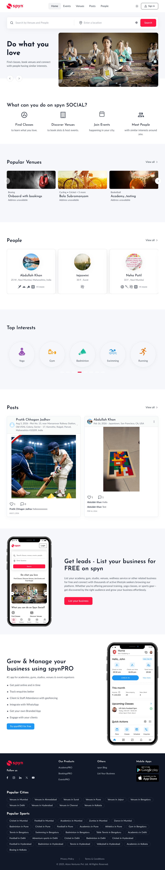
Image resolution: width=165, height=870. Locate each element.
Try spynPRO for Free (20, 726)
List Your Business (106, 774)
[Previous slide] (10, 78)
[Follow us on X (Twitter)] (27, 777)
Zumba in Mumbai (98, 821)
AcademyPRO (65, 768)
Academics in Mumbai (71, 821)
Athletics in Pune (113, 827)
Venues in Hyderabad (42, 805)
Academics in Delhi (137, 832)
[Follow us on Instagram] (14, 777)
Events (67, 6)
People (104, 6)
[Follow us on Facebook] (7, 777)
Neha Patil (134, 275)
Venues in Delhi (17, 805)
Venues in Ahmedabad (46, 800)
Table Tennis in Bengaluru (108, 832)
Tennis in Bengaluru (19, 832)
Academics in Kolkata (137, 844)
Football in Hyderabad (20, 844)
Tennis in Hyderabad (80, 844)
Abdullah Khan (31, 275)
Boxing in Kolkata (18, 850)
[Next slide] (19, 78)
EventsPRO (64, 779)
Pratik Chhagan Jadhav (33, 419)
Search (148, 23)
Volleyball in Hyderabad (108, 844)
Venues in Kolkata (93, 805)
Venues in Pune (93, 800)
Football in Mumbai (44, 821)
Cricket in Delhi (72, 838)
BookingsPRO (65, 774)
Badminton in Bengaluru (78, 832)
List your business (78, 601)
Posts (92, 6)
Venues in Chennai (68, 805)
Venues (80, 6)
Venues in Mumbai (19, 800)
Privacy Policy (67, 859)
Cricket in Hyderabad (122, 838)
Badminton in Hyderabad (50, 844)
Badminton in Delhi (96, 838)
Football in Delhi (18, 838)
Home (54, 6)
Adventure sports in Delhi (45, 838)
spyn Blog (102, 768)
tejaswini (82, 275)
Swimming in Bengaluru (47, 832)
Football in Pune (65, 827)
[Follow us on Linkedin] (20, 777)
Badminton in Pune (19, 827)
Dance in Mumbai (123, 821)
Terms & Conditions (94, 859)
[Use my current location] (136, 22)
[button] (62, 372)
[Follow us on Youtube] (33, 777)
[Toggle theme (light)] (137, 6)
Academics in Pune (89, 827)
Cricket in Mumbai (19, 821)
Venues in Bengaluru (141, 800)
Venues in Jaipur (116, 800)
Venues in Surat (71, 800)
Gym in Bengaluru (137, 827)
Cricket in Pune (42, 827)
